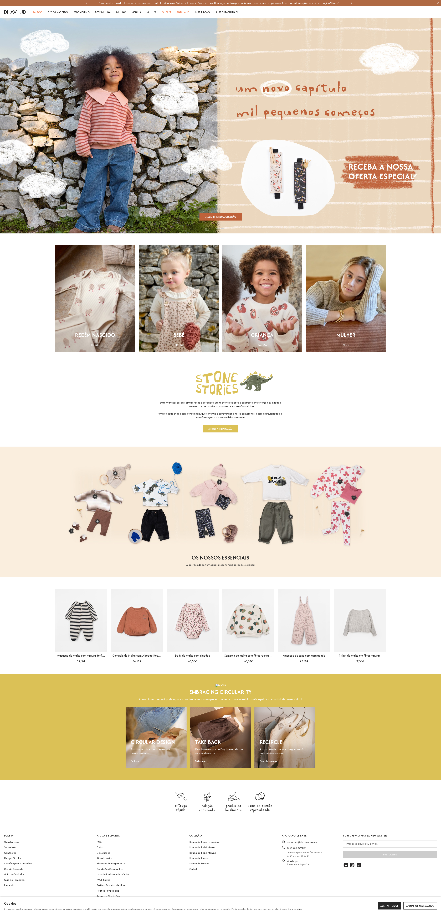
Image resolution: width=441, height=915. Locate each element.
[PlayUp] (15, 12)
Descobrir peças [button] (268, 761)
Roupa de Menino (199, 858)
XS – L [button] (346, 345)
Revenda (9, 885)
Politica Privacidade (108, 890)
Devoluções (103, 853)
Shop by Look (11, 842)
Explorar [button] (135, 761)
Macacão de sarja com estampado (304, 655)
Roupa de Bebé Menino (202, 847)
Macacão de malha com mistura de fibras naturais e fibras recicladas (81, 655)
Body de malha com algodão (192, 655)
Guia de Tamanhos (14, 880)
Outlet (193, 869)
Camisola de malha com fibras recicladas (248, 655)
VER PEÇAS (220, 217)
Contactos (10, 853)
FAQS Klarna (103, 880)
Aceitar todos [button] (389, 906)
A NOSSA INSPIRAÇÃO (220, 429)
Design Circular (12, 858)
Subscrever (390, 854)
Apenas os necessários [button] (420, 906)
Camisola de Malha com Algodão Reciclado (136, 655)
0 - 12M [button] (95, 345)
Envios (100, 847)
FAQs (99, 842)
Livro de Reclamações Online (113, 874)
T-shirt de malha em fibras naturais (359, 655)
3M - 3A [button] (179, 345)
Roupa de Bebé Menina (202, 853)
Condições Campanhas (110, 869)
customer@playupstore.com (303, 842)
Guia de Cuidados (14, 874)
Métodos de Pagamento (111, 863)
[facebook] (345, 865)
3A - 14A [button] (262, 345)
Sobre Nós (10, 847)
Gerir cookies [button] (295, 909)
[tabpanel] (220, 125)
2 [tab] (222, 228)
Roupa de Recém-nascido (204, 842)
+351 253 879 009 (296, 848)
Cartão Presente (13, 869)
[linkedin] (358, 865)
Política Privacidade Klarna (112, 885)
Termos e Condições (108, 896)
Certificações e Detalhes (18, 863)
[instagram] (352, 865)
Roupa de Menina (199, 863)
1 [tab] (218, 228)
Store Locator (104, 858)
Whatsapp (293, 861)
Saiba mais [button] (200, 761)
